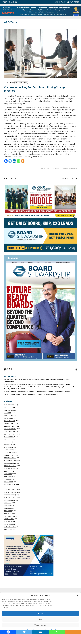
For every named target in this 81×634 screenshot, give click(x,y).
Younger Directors (69, 168)
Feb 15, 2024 (8, 82)
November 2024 (10, 460)
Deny (40, 619)
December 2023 (10, 489)
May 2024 (7, 476)
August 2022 (9, 521)
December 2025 (10, 426)
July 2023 (7, 503)
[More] (22, 161)
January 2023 (9, 519)
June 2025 (8, 442)
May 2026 (7, 413)
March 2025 (8, 450)
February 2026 (9, 421)
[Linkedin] (14, 161)
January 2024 (9, 487)
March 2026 (8, 418)
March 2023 (8, 513)
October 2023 (9, 495)
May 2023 (7, 508)
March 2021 (8, 524)
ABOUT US (12, 2)
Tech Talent (55, 168)
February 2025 (9, 452)
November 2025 (10, 429)
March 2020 (8, 529)
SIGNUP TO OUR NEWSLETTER (67, 2)
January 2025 (9, 455)
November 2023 (10, 492)
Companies (45, 168)
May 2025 (7, 444)
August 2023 (9, 500)
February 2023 (9, 516)
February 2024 (9, 484)
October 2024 (9, 463)
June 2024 (8, 474)
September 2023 (10, 497)
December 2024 (10, 458)
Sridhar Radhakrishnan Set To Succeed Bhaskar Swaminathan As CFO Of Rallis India (37, 384)
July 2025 (7, 439)
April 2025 (8, 447)
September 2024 (10, 466)
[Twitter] (10, 161)
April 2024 (8, 479)
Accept (40, 613)
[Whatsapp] (18, 161)
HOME (4, 2)
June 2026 (8, 410)
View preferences (40, 625)
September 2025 (10, 434)
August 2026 (9, 405)
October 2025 (9, 431)
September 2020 (10, 526)
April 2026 (8, 415)
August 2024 (9, 468)
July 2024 (7, 471)
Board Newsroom (21, 82)
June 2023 (8, 505)
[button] (78, 595)
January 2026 (9, 423)
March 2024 (8, 481)
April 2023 (8, 511)
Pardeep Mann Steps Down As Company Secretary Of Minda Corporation (32, 394)
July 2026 (7, 407)
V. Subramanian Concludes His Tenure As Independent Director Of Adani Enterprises (37, 391)
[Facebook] (6, 161)
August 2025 (9, 436)
